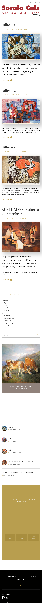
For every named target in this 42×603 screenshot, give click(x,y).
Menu (35, 15)
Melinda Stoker (7, 326)
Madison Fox (7, 320)
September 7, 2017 (9, 94)
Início (11, 574)
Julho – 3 (9, 24)
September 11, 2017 (9, 29)
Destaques (6, 310)
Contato (20, 579)
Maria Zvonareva (8, 323)
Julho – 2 (9, 90)
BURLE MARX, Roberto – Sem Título (20, 211)
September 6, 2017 (9, 151)
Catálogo (5, 305)
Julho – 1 (8, 147)
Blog (4, 303)
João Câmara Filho (8, 318)
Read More (5, 80)
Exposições (6, 315)
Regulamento (30, 577)
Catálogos (30, 574)
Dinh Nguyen (7, 313)
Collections (6, 308)
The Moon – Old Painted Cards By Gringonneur (17, 472)
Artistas (5, 300)
